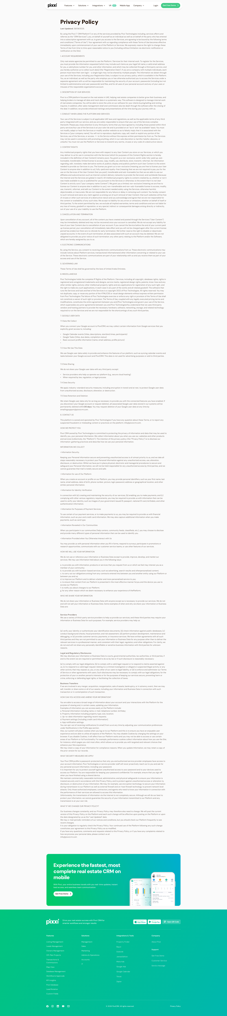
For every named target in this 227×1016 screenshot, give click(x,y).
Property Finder (123, 942)
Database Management (55, 971)
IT (82, 964)
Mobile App (125, 5)
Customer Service (159, 960)
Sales (83, 946)
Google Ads (121, 966)
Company (156, 936)
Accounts (85, 959)
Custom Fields (52, 994)
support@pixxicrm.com (78, 409)
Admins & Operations (90, 955)
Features (50, 936)
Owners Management (55, 951)
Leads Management (54, 946)
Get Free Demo (158, 956)
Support (155, 949)
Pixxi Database (52, 985)
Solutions (85, 936)
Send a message (158, 965)
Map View (50, 967)
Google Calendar (123, 971)
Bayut (118, 947)
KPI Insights (51, 980)
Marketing (85, 951)
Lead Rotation (52, 989)
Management (86, 942)
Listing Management (54, 942)
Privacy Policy (175, 1006)
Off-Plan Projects (53, 955)
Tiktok (119, 976)
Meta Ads (120, 961)
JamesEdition (122, 956)
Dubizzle (119, 952)
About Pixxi (156, 942)
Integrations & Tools (125, 936)
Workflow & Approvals (55, 976)
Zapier (119, 981)
